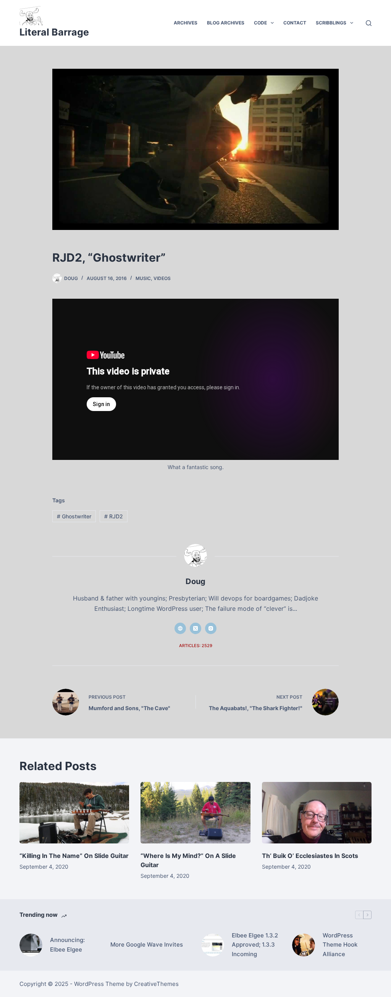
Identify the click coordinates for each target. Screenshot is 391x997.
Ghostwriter (74, 516)
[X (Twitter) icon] (195, 628)
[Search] (369, 23)
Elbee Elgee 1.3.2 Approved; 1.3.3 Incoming (255, 945)
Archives (185, 23)
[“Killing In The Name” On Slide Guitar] (74, 813)
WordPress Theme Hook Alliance (340, 945)
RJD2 (113, 516)
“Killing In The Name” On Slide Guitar (74, 855)
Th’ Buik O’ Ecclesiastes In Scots (310, 855)
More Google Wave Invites (146, 944)
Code (260, 23)
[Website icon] (180, 628)
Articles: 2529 (195, 645)
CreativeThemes (156, 983)
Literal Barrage (54, 32)
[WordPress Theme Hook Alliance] (303, 945)
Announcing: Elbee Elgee (67, 944)
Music (143, 278)
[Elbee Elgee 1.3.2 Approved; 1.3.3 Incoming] (212, 945)
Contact (294, 23)
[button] (272, 23)
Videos (162, 278)
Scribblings (331, 23)
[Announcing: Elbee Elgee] (30, 945)
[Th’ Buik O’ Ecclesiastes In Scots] (317, 813)
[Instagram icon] (211, 628)
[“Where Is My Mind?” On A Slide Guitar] (195, 813)
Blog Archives (225, 23)
